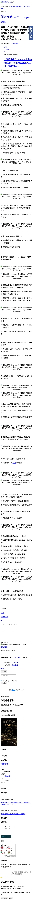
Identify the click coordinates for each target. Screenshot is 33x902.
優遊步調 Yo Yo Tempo (15, 17)
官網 (14, 463)
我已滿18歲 (4, 898)
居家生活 (15, 665)
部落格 (6, 49)
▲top (2, 668)
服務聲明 (19, 874)
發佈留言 (3, 683)
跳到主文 (4, 22)
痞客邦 (14, 657)
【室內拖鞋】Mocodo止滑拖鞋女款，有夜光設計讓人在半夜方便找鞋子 (18, 62)
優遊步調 (4, 647)
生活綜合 (15, 662)
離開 (10, 898)
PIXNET (8, 872)
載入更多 (3, 671)
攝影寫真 (16, 43)
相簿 (5, 47)
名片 (5, 51)
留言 (17, 657)
